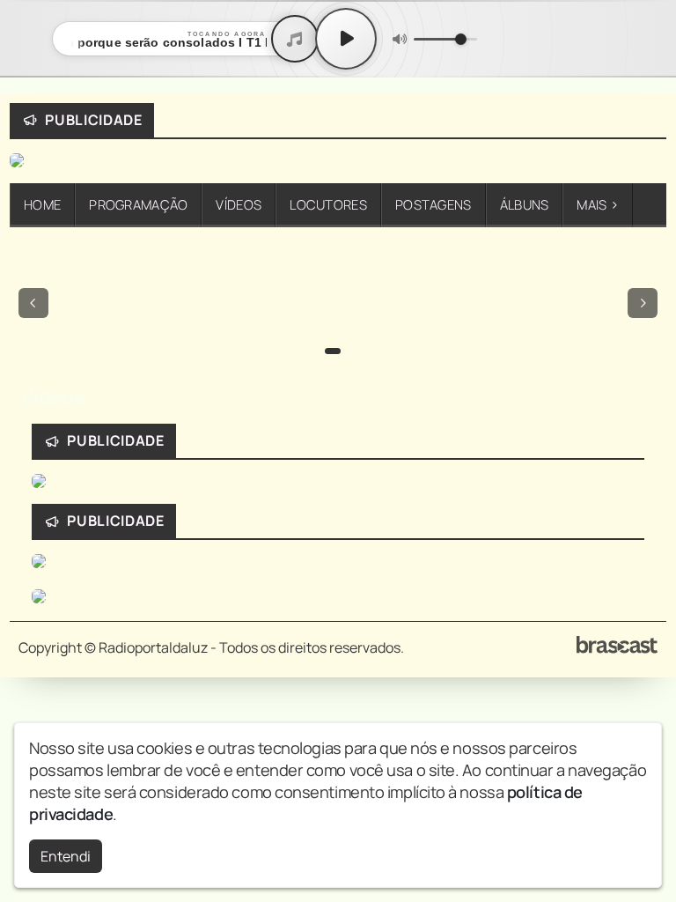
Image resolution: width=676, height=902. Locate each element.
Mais (598, 204)
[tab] (271, 351)
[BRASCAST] (617, 645)
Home (42, 204)
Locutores (328, 204)
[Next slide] (643, 303)
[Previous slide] (33, 303)
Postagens (433, 204)
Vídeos (238, 204)
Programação (138, 204)
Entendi (65, 856)
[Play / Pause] (346, 39)
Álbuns (524, 204)
